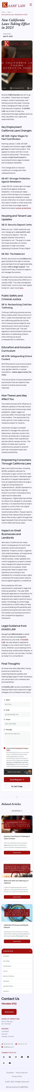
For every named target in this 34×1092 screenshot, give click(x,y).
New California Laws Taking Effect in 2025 (14, 14)
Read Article (17, 852)
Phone (8, 719)
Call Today (18, 786)
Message (9, 729)
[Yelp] (4, 1057)
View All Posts (16, 811)
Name (8, 700)
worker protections (23, 208)
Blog (9, 12)
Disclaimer (19, 748)
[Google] (10, 1057)
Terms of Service (21, 1073)
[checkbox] (4, 748)
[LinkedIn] (28, 1057)
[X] (4, 1063)
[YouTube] (10, 1063)
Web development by (17, 1087)
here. (21, 288)
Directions (9, 1012)
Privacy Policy (17, 1076)
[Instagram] (16, 1057)
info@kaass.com (9, 1047)
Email (7, 710)
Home (3, 12)
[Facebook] (22, 1057)
